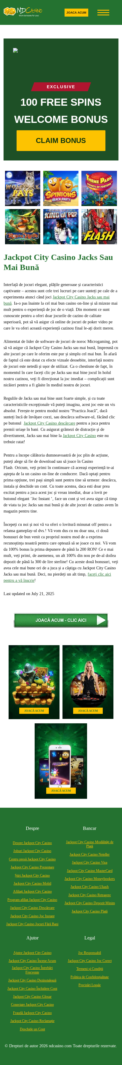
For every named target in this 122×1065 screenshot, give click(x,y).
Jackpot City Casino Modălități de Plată (89, 844)
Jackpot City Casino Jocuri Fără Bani (32, 924)
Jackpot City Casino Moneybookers (90, 879)
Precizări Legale (89, 985)
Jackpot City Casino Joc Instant (32, 916)
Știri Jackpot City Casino (32, 875)
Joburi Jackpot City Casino (32, 851)
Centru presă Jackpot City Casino (32, 859)
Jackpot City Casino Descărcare (32, 908)
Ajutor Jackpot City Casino (32, 953)
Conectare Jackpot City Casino (32, 1005)
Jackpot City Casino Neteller (90, 854)
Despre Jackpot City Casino (32, 843)
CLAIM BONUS (61, 140)
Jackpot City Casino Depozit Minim (90, 903)
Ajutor (32, 937)
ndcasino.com (60, 1046)
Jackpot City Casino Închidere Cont (32, 989)
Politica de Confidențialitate (89, 977)
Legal (89, 937)
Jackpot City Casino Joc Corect (90, 961)
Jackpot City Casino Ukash (89, 887)
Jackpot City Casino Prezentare (32, 867)
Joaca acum (76, 12)
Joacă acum (34, 710)
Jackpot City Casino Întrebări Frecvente (32, 970)
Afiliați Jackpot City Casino (32, 891)
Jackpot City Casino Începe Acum (32, 961)
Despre (32, 828)
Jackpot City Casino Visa (89, 862)
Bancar (89, 828)
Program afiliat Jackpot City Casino (32, 900)
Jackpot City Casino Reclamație (32, 1021)
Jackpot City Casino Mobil (32, 883)
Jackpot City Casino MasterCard (90, 871)
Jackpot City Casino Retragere (89, 895)
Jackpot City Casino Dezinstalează (32, 980)
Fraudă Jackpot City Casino (32, 1013)
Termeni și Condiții (89, 969)
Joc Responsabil (89, 953)
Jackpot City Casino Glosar (32, 997)
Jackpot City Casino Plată (89, 911)
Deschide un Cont (32, 1029)
